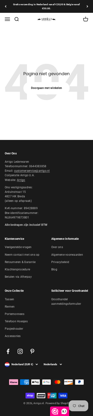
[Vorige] (5, 6)
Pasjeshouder (14, 328)
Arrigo (21, 180)
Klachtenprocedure (17, 269)
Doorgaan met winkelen (46, 88)
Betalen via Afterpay (18, 276)
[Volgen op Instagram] (20, 351)
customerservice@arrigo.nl (32, 170)
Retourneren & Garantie (20, 262)
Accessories (13, 336)
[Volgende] (87, 6)
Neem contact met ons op (22, 254)
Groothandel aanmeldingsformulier (66, 301)
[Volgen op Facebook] (8, 351)
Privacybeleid (60, 262)
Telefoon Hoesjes (16, 321)
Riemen (10, 306)
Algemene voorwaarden (67, 254)
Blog (54, 269)
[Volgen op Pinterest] (32, 351)
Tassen (9, 299)
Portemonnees (14, 314)
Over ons (57, 247)
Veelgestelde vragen (18, 247)
